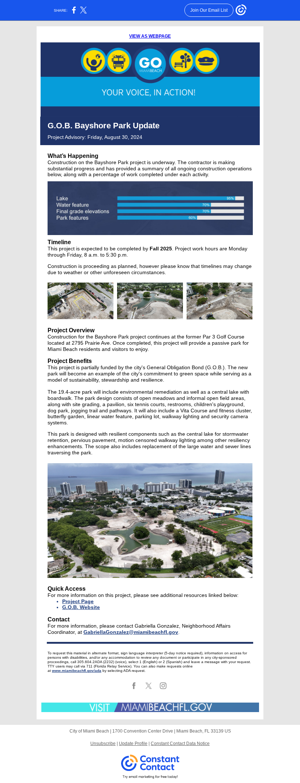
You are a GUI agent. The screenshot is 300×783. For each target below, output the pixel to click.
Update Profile (133, 743)
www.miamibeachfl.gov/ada (76, 671)
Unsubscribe (103, 743)
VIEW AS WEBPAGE (150, 36)
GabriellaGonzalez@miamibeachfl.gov (130, 632)
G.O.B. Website (81, 607)
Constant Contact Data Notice (180, 743)
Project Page (78, 601)
